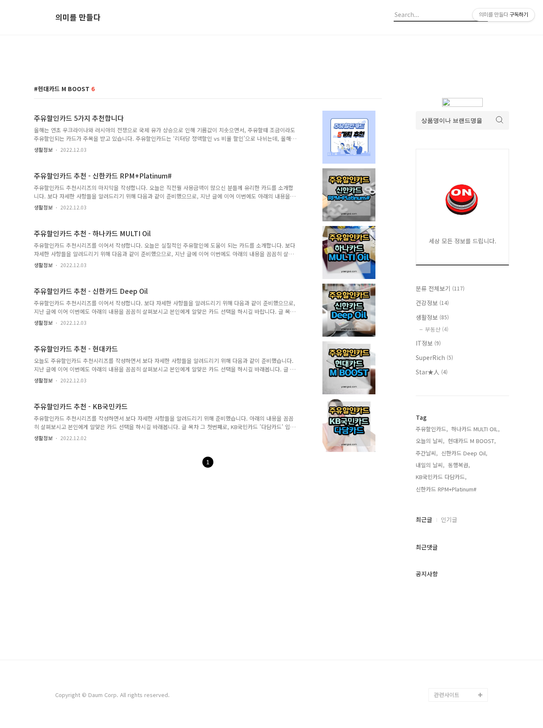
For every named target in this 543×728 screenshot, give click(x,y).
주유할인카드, (432, 429)
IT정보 (428, 343)
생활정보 (43, 149)
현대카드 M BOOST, (472, 441)
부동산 (436, 329)
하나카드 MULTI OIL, (475, 429)
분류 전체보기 (440, 288)
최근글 (424, 519)
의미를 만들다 (78, 17)
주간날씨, (427, 453)
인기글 (449, 519)
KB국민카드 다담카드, (441, 477)
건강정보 (432, 302)
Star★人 (432, 372)
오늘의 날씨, (430, 441)
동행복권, (459, 465)
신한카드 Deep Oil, (464, 453)
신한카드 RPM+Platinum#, (447, 489)
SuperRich (434, 357)
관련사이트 (446, 695)
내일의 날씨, (430, 465)
